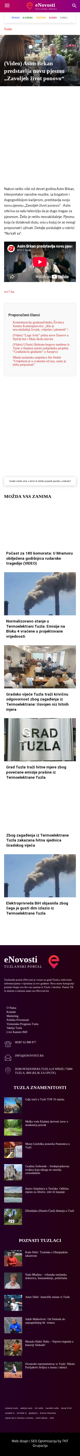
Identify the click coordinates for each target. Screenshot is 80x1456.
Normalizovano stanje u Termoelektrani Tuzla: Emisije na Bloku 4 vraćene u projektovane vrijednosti (35, 629)
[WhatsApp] (40, 93)
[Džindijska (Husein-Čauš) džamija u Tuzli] (13, 1217)
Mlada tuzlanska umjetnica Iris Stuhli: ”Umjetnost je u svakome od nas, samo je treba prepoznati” (39, 361)
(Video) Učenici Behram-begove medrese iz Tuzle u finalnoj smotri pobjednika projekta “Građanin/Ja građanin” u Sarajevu (41, 348)
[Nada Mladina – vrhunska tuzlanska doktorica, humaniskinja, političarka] (13, 1281)
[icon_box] (20, 1044)
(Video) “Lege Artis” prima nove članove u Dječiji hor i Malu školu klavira (41, 337)
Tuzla (8, 29)
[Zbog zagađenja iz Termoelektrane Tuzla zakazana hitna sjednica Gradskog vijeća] (40, 807)
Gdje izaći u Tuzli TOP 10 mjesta (44, 1099)
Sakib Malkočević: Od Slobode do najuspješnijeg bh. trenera (45, 1321)
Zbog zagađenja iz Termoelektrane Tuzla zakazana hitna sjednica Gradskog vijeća (37, 840)
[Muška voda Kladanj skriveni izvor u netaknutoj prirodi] (13, 1127)
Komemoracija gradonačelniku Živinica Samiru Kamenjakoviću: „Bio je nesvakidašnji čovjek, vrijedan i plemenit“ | (40, 326)
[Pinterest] (59, 93)
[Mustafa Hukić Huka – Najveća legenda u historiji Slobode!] (13, 1347)
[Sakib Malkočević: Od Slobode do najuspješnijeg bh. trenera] (13, 1325)
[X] (21, 93)
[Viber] (30, 93)
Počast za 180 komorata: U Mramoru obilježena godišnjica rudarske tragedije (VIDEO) (39, 558)
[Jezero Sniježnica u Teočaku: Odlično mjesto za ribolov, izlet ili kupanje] (13, 1195)
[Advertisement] (40, 140)
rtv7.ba (9, 292)
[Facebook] (11, 93)
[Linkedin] (49, 93)
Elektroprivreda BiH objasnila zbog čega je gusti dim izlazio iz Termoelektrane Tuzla (37, 908)
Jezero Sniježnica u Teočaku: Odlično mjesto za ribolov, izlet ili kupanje (47, 1190)
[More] (68, 93)
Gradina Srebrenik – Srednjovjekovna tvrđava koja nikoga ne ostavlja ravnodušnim (47, 1170)
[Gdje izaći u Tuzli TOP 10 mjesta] (13, 1105)
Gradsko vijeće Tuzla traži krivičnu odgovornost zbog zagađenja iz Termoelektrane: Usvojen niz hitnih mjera (37, 702)
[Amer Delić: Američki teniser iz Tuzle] (13, 1303)
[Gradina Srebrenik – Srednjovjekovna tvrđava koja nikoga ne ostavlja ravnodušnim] (13, 1172)
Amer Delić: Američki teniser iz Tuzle (47, 1297)
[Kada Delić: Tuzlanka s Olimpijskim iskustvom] (13, 1258)
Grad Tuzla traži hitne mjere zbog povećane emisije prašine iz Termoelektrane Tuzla (36, 772)
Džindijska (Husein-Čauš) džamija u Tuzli (49, 1210)
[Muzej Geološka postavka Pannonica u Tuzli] (13, 1150)
